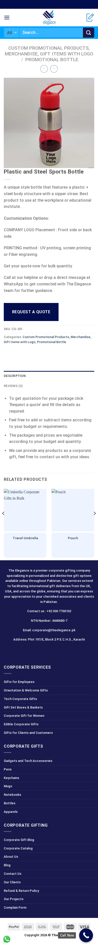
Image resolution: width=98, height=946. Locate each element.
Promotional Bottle (51, 59)
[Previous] (3, 523)
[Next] (94, 523)
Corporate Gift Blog (19, 840)
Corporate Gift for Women (24, 716)
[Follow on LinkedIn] (58, 651)
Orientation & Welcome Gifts (26, 690)
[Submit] (88, 33)
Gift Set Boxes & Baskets (23, 707)
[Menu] (7, 17)
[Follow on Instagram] (40, 651)
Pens (8, 769)
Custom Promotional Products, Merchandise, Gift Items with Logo (49, 51)
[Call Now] (86, 935)
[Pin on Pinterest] (44, 353)
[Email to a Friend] (35, 353)
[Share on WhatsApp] (8, 353)
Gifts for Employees (19, 682)
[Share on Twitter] (26, 353)
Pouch (73, 538)
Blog (7, 865)
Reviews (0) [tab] (13, 386)
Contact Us (12, 874)
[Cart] (90, 17)
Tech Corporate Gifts (20, 699)
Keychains (11, 778)
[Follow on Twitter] (49, 651)
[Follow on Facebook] (31, 651)
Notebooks (12, 795)
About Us (11, 856)
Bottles (9, 803)
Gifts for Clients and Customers (28, 733)
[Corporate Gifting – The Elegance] (49, 17)
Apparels (11, 812)
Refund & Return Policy (21, 891)
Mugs (8, 786)
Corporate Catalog (18, 848)
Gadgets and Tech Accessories (28, 761)
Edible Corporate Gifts (21, 724)
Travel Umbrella (25, 538)
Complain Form (15, 907)
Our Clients (12, 882)
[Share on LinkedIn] (54, 353)
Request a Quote (31, 311)
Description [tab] (15, 376)
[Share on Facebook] (17, 353)
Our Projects (13, 899)
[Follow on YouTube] (67, 651)
